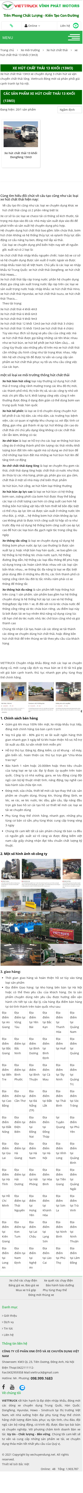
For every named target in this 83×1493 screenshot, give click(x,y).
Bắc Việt (24, 1464)
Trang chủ (7, 50)
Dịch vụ (8, 1322)
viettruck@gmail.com (45, 1372)
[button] (11, 25)
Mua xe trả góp (26, 1290)
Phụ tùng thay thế (55, 1290)
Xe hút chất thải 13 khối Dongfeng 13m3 (20, 155)
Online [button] (32, 26)
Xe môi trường (30, 50)
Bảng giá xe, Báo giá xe (24, 1285)
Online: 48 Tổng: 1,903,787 (59, 1469)
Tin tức (8, 1328)
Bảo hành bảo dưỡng (60, 1285)
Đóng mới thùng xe (41, 1295)
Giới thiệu (10, 1315)
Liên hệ (8, 1335)
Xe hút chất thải (57, 50)
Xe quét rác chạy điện (58, 1280)
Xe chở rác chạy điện (23, 1280)
